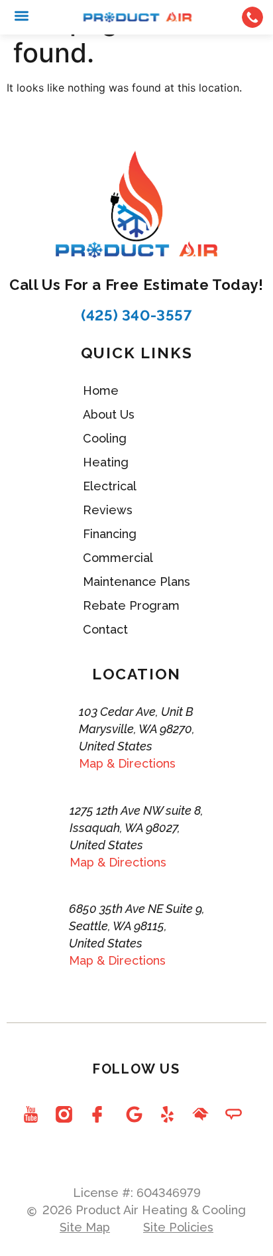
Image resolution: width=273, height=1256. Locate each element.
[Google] (133, 1114)
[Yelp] (167, 1114)
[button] (21, 15)
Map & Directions (127, 763)
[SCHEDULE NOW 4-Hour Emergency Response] (252, 17)
